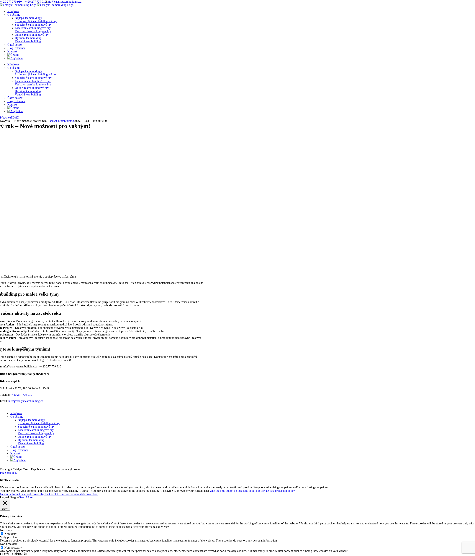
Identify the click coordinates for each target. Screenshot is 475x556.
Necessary (10, 533)
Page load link (8, 472)
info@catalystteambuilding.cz (64, 1)
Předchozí (6, 117)
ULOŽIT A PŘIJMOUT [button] (14, 554)
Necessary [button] (6, 530)
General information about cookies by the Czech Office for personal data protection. (49, 494)
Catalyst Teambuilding (61, 120)
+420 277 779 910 (11, 1)
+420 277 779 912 (35, 1)
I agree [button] (4, 497)
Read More (25, 497)
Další (15, 117)
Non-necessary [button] (8, 543)
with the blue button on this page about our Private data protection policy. (252, 490)
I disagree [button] (13, 497)
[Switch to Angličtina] (15, 58)
